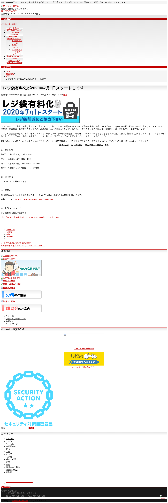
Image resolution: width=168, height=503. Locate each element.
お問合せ (10, 321)
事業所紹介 (11, 446)
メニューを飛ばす (9, 24)
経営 (65, 95)
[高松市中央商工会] (10, 6)
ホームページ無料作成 (84, 349)
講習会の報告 (12, 470)
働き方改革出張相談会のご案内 (16, 243)
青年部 (9, 472)
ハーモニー (11, 444)
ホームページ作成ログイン (84, 367)
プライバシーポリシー (16, 319)
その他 (9, 441)
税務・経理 (11, 459)
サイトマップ (12, 324)
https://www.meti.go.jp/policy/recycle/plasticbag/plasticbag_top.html (30, 217)
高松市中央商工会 (20, 501)
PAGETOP (5, 487)
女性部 (9, 454)
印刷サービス (17, 50)
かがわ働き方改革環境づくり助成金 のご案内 (23, 245)
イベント (10, 439)
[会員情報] (10, 256)
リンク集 (10, 316)
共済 (8, 449)
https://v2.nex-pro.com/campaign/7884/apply (34, 199)
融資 (8, 465)
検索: (3, 428)
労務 (8, 452)
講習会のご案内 (13, 467)
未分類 (9, 457)
